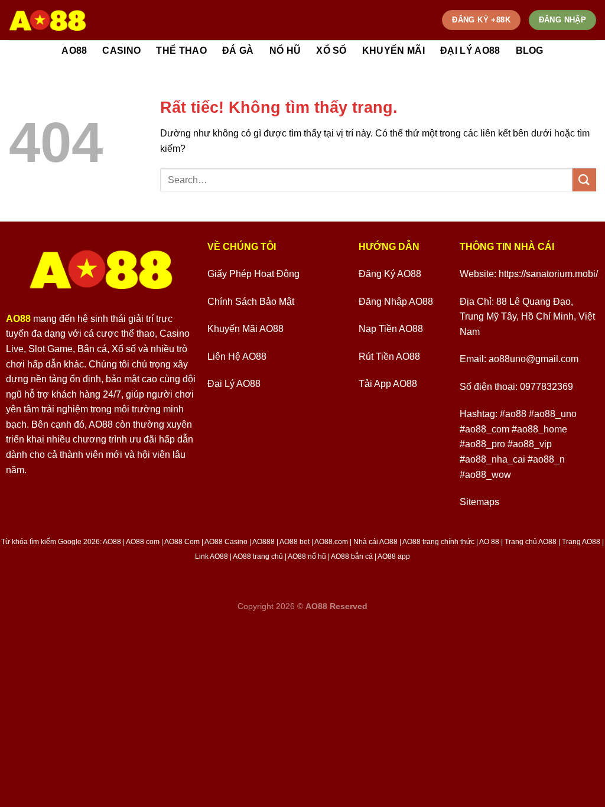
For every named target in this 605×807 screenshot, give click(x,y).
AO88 (74, 50)
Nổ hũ (285, 50)
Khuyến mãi (393, 50)
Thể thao (181, 50)
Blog (530, 50)
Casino (121, 50)
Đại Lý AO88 (470, 50)
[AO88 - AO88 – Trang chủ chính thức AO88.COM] (47, 20)
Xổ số (331, 50)
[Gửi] (584, 179)
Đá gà (238, 50)
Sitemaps (479, 502)
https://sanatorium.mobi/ (548, 274)
